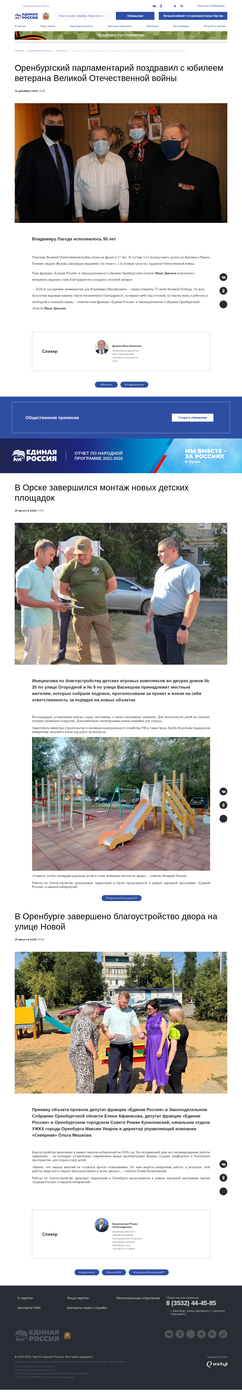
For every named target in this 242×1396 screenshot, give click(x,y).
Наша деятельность (81, 26)
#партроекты (87, 1272)
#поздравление (134, 384)
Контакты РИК (29, 1308)
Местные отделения (119, 26)
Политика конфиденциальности (35, 1370)
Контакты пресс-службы (87, 1308)
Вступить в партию (215, 26)
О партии (20, 26)
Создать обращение (192, 417)
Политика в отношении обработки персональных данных (51, 1373)
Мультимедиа (181, 26)
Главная (19, 50)
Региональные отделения (138, 1298)
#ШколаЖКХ (114, 1272)
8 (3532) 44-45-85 (191, 1303)
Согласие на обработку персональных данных (44, 1377)
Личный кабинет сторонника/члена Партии (193, 16)
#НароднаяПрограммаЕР (121, 898)
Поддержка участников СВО (121, 35)
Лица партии (47, 26)
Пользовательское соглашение (35, 1366)
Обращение (135, 16)
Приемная (152, 26)
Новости (61, 50)
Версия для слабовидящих (211, 6)
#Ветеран (106, 384)
